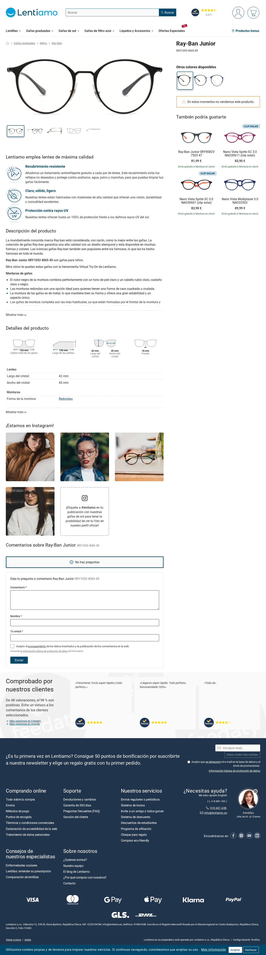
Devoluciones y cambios (79, 799)
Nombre (16, 616)
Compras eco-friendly (135, 840)
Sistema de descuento (135, 817)
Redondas (66, 399)
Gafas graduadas (24, 43)
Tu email (16, 631)
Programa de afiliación (136, 828)
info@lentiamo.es (215, 813)
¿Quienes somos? (75, 860)
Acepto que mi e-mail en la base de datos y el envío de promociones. (225, 764)
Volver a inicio (13, 939)
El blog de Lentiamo (76, 871)
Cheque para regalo (134, 834)
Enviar (19, 660)
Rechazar (251, 950)
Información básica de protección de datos (234, 770)
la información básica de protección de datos (44, 651)
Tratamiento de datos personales (28, 834)
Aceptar (235, 950)
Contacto (69, 883)
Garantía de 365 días (77, 805)
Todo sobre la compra (20, 799)
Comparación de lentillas (22, 877)
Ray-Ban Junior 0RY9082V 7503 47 (196, 153)
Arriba (28, 939)
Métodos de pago (17, 811)
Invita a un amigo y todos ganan (142, 811)
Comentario (18, 587)
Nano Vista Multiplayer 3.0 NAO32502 (240, 200)
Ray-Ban (57, 43)
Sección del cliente (75, 817)
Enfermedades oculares (21, 865)
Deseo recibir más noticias (242, 754)
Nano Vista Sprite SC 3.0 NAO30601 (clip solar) (196, 200)
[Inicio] (7, 43)
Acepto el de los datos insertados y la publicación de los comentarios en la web (69, 648)
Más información (213, 949)
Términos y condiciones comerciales (30, 823)
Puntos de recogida (19, 817)
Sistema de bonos (133, 805)
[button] (15, 131)
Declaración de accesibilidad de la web (31, 828)
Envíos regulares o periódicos (140, 799)
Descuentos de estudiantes (139, 823)
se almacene (213, 762)
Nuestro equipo (73, 865)
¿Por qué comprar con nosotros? (85, 877)
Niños (43, 43)
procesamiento (37, 646)
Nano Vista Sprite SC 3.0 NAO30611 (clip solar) (240, 153)
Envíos (10, 805)
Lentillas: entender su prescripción (28, 871)
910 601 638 (218, 808)
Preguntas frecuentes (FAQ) (81, 811)
